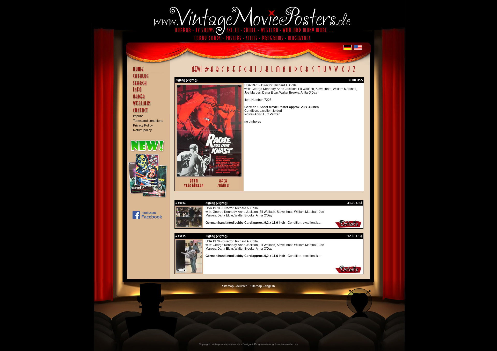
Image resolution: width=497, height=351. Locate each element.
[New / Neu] (196, 72)
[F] (240, 72)
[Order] (149, 99)
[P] (295, 72)
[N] (284, 72)
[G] (245, 72)
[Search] (149, 85)
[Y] (349, 72)
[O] (290, 72)
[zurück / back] (224, 187)
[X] (343, 72)
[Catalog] (149, 78)
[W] (336, 72)
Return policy (142, 130)
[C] (222, 72)
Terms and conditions (148, 121)
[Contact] (149, 113)
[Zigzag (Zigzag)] (209, 175)
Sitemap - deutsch (234, 286)
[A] (211, 72)
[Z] (354, 72)
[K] (267, 72)
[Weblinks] (149, 106)
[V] (330, 72)
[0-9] (206, 72)
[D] (228, 72)
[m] (278, 72)
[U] (324, 72)
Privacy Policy (143, 125)
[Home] (149, 71)
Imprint (138, 116)
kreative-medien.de (286, 344)
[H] (250, 72)
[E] (234, 72)
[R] (307, 72)
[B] (217, 72)
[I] (255, 72)
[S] (313, 72)
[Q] (301, 72)
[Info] (149, 92)
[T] (319, 72)
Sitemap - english (262, 286)
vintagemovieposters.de (226, 344)
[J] (261, 72)
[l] (272, 72)
